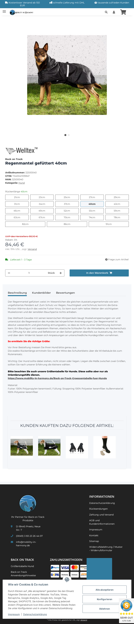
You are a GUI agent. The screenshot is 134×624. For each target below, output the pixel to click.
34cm (45, 203)
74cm (95, 217)
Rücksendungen (98, 508)
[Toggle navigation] (4, 10)
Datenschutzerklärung (35, 614)
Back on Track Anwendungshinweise (23, 573)
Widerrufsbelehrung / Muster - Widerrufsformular (106, 548)
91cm (112, 224)
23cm (45, 197)
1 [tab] (65, 135)
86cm (70, 224)
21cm (20, 197)
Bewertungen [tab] (65, 292)
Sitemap (94, 541)
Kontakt (93, 535)
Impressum (14, 614)
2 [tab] (69, 135)
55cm (95, 210)
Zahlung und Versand (101, 514)
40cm (95, 203)
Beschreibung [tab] (17, 292)
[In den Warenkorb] (7, 20)
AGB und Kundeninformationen (102, 522)
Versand (32, 249)
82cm (28, 224)
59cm (120, 210)
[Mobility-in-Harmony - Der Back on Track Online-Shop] (22, 12)
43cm (120, 203)
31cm (20, 203)
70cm (70, 217)
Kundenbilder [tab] (41, 292)
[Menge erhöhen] (60, 273)
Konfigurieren (104, 599)
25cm (70, 197)
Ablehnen (104, 608)
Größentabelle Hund (22, 566)
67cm (45, 217)
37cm (70, 203)
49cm (45, 210)
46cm (20, 210)
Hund (21, 182)
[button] (106, 12)
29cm (120, 197)
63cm (20, 217)
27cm (95, 197)
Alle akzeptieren (105, 589)
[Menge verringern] (9, 273)
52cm (70, 210)
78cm (120, 217)
